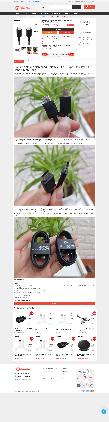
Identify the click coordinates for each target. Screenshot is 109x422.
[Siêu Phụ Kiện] (23, 369)
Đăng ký (94, 1)
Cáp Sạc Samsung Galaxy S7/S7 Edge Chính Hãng (44, 351)
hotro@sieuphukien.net (35, 1)
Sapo (41, 391)
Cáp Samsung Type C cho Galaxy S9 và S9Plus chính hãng (85, 325)
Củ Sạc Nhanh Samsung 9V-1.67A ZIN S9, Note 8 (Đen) (23, 325)
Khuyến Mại (77, 1)
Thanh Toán (71, 1)
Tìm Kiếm (77, 7)
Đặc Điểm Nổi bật (19, 61)
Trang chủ (65, 371)
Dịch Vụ (83, 1)
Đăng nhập (88, 1)
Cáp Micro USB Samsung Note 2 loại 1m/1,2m (44, 327)
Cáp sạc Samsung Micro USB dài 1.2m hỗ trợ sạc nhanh (22, 351)
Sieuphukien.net (37, 292)
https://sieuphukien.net (41, 285)
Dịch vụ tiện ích (46, 376)
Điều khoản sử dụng (47, 371)
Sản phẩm (65, 373)
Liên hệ (65, 378)
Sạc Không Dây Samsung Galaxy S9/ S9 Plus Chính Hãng (85, 351)
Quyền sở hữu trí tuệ (48, 378)
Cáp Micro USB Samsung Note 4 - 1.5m (64, 327)
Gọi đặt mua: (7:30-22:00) (58, 36)
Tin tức (64, 376)
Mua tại (49, 32)
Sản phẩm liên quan (29, 61)
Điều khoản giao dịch (48, 373)
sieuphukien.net (25, 297)
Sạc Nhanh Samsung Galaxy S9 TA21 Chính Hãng (65, 351)
